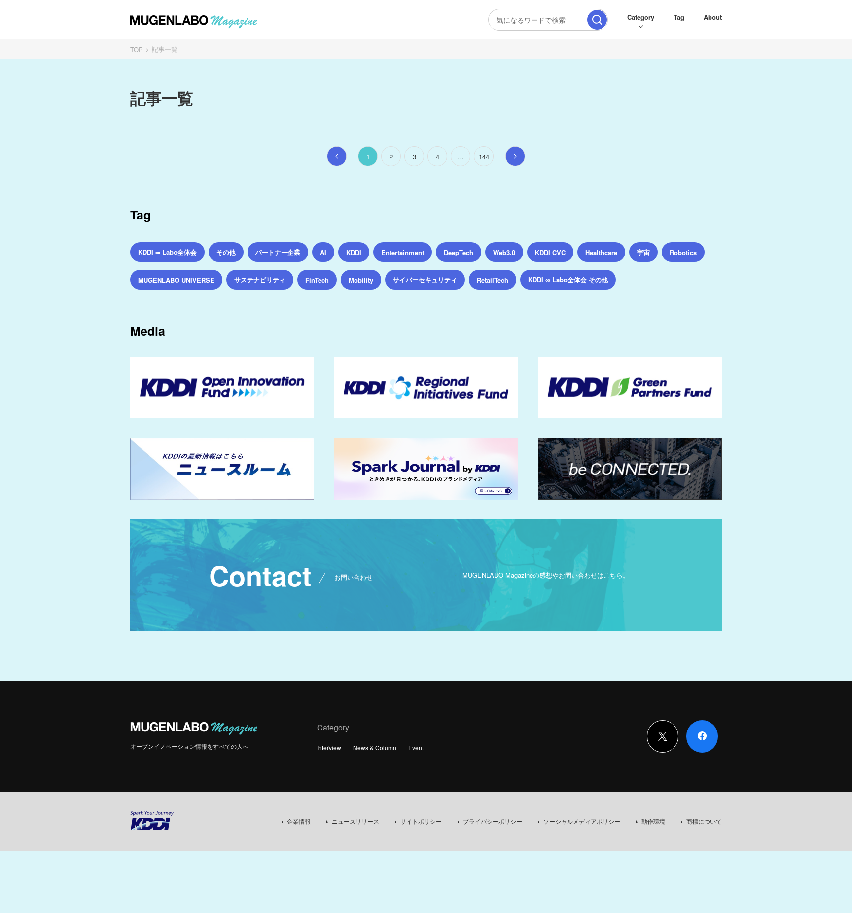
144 (484, 156)
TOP (136, 49)
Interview (329, 747)
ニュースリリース (355, 821)
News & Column (374, 747)
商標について (704, 821)
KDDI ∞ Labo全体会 (167, 251)
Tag (679, 17)
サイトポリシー (421, 821)
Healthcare (601, 252)
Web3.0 (504, 252)
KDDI (353, 252)
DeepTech (458, 252)
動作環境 (653, 821)
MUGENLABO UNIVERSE (176, 280)
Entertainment (402, 252)
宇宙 (643, 251)
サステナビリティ (259, 279)
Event (416, 747)
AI (323, 252)
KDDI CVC (550, 252)
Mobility (361, 280)
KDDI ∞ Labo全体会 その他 (568, 279)
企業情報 (299, 821)
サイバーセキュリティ (425, 279)
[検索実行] (597, 20)
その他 (226, 251)
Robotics (683, 252)
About (713, 17)
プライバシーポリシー (492, 821)
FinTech (317, 280)
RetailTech (492, 280)
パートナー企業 (277, 251)
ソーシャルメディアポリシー (581, 821)
